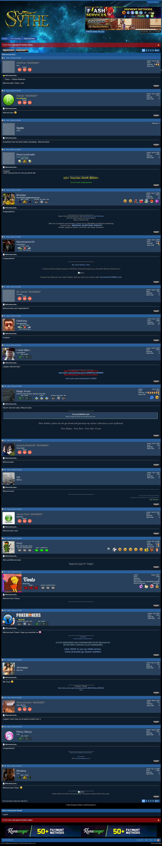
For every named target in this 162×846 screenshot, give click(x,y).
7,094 (157, 62)
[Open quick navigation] (159, 38)
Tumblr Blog (83, 636)
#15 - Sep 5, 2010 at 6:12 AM (12, 572)
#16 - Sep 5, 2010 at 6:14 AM (12, 610)
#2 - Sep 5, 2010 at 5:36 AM (12, 90)
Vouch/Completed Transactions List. (83, 638)
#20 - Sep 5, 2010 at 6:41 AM (12, 766)
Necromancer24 (25, 241)
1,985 (157, 320)
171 (158, 702)
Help (146, 840)
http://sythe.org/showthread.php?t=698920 (81, 378)
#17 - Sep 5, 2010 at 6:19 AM (12, 660)
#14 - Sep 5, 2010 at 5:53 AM (12, 538)
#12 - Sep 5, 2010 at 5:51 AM (12, 469)
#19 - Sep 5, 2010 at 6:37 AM (12, 726)
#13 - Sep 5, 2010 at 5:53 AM (12, 509)
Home (151, 840)
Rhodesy (21, 770)
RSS (158, 840)
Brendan (21, 195)
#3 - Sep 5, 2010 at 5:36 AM (12, 120)
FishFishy (21, 321)
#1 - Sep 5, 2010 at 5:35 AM (12, 58)
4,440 (157, 241)
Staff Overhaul (89, 805)
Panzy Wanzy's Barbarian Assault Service (81, 752)
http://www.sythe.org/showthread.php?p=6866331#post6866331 (81, 688)
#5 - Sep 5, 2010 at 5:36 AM (12, 190)
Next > (157, 50)
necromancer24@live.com (111, 277)
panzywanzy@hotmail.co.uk (82, 758)
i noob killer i (23, 350)
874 (158, 291)
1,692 (157, 770)
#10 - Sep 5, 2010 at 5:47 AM (12, 386)
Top (155, 840)
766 (158, 514)
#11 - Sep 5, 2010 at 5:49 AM (12, 440)
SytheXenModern (8, 840)
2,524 (157, 349)
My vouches (81, 756)
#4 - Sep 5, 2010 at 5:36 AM (12, 149)
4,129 (157, 391)
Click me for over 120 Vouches (95, 216)
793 (158, 474)
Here (84, 216)
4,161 (157, 615)
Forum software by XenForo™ (18, 843)
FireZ (19, 543)
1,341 (157, 731)
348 (158, 445)
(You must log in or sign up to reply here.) (15, 801)
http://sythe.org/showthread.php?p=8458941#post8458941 (81, 373)
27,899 (157, 543)
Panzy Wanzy (24, 731)
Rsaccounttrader (25, 154)
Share (156, 86)
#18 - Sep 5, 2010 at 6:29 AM (12, 697)
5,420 (157, 576)
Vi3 (18, 477)
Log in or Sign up (153, 2)
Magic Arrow (23, 391)
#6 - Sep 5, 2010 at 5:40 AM (12, 237)
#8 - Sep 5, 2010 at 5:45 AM (12, 316)
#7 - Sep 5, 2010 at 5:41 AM (12, 287)
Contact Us (140, 840)
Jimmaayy (22, 667)
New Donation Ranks (75, 805)
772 (158, 664)
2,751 (157, 95)
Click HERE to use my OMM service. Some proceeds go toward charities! (83, 650)
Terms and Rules (156, 843)
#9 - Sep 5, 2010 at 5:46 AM (12, 345)
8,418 (157, 194)
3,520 (157, 154)
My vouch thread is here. (81, 265)
